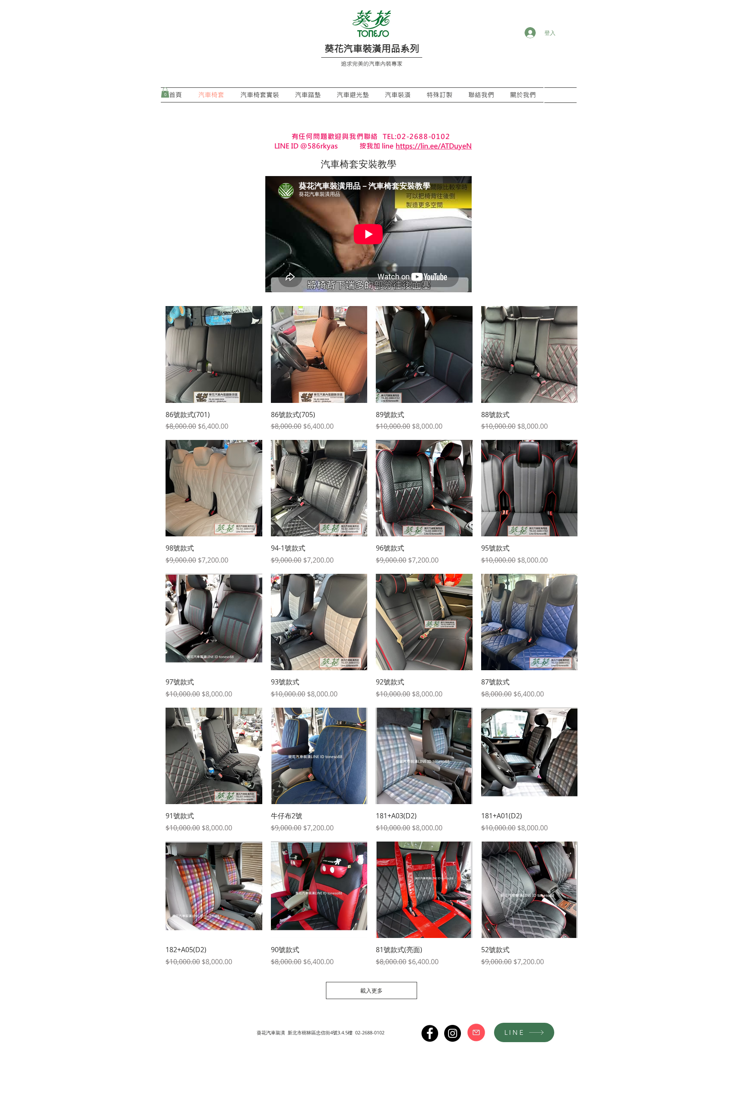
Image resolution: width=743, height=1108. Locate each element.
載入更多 (371, 990)
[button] (165, 92)
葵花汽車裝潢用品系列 (372, 48)
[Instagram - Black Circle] (452, 1033)
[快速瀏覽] (214, 354)
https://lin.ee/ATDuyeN (434, 145)
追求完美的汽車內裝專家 (371, 63)
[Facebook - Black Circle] (429, 1033)
